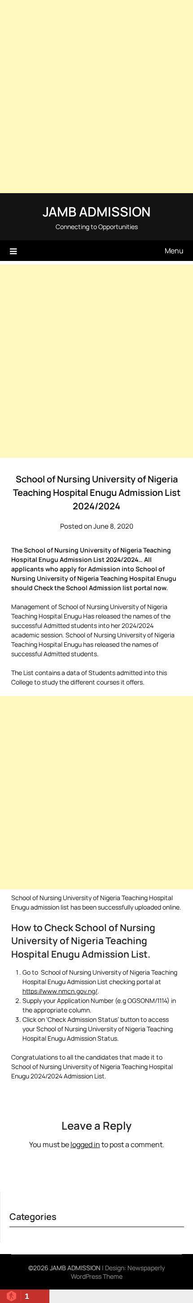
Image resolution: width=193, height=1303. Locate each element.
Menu (174, 251)
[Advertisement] (96, 96)
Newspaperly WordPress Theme (118, 1272)
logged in (85, 1144)
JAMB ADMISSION (96, 212)
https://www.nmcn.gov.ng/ (59, 991)
